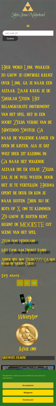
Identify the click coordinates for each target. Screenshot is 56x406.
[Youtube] (34, 283)
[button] (28, 26)
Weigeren (28, 392)
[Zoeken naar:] (28, 33)
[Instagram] (20, 283)
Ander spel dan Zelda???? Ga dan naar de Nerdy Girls (28, 261)
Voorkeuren (28, 400)
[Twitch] (27, 283)
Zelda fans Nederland (18, 241)
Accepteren (28, 385)
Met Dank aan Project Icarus (23, 250)
